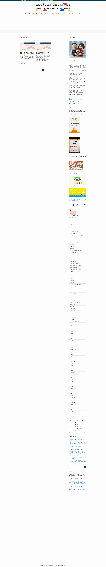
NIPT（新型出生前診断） (76, 250)
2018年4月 (73, 388)
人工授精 (73, 244)
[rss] (84, 0)
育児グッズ (73, 312)
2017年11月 (73, 400)
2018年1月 (73, 395)
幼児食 (73, 319)
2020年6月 (73, 370)
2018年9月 (73, 377)
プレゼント (73, 229)
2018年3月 (73, 390)
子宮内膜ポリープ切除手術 (76, 263)
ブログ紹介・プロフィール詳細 (77, 226)
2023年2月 (73, 347)
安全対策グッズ (75, 317)
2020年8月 (73, 365)
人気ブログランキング (73, 217)
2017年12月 (73, 397)
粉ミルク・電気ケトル (76, 321)
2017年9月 (73, 404)
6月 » (85, 432)
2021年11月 (73, 349)
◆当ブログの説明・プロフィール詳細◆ (76, 99)
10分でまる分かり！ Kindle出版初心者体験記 (77, 489)
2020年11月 (73, 358)
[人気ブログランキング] (73, 216)
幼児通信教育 (74, 308)
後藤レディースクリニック (76, 269)
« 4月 (70, 432)
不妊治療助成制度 (74, 242)
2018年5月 (73, 386)
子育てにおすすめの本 (75, 302)
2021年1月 (73, 356)
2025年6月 (73, 342)
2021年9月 (73, 354)
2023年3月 (73, 345)
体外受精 (73, 246)
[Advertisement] (53, 22)
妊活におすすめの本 (75, 254)
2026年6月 (73, 333)
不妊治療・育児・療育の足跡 (76, 284)
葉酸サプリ (73, 280)
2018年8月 (73, 379)
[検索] (85, 0)
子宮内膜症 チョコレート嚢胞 (76, 265)
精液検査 (73, 278)
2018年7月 (73, 381)
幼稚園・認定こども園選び (76, 310)
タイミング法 (74, 233)
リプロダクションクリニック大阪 (77, 235)
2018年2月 (73, 393)
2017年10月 (73, 402)
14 (70, 426)
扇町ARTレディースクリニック (76, 271)
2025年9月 (73, 338)
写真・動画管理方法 (75, 298)
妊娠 (72, 248)
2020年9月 (73, 363)
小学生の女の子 (74, 291)
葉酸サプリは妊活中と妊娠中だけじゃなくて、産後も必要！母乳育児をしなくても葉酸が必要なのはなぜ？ (77, 448)
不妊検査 (73, 237)
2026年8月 (73, 329)
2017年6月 (73, 411)
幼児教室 (73, 306)
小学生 (73, 304)
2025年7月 (73, 340)
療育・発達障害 (74, 293)
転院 (72, 282)
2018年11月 (73, 372)
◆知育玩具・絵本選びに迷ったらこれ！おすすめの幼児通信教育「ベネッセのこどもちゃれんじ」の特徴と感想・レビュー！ (77, 199)
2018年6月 (73, 384)
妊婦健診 (74, 252)
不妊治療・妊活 (74, 231)
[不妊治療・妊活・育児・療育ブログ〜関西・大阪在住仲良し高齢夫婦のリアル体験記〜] (53, 7)
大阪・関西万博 (74, 286)
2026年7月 (73, 331)
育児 (72, 295)
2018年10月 (73, 374)
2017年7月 (73, 409)
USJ (72, 224)
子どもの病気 (74, 300)
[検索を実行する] (85, 467)
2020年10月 (73, 361)
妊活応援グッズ (74, 261)
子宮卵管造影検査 (74, 267)
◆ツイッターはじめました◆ (74, 103)
